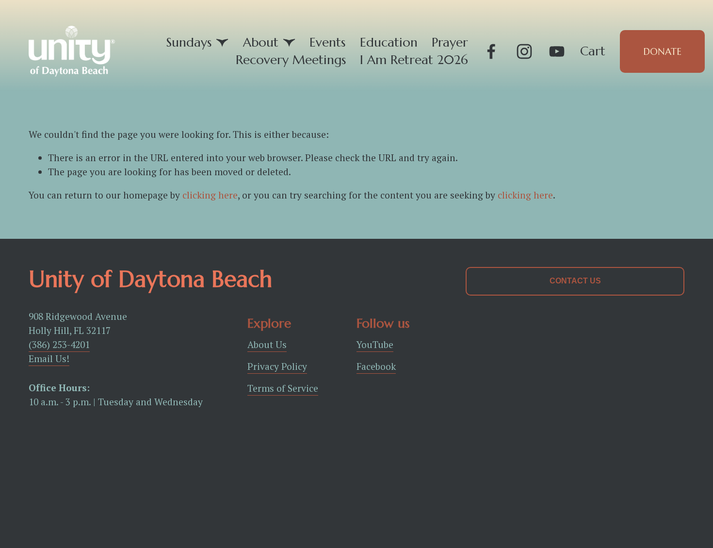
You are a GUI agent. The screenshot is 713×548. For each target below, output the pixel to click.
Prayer (450, 42)
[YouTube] (557, 51)
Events (327, 42)
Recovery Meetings (291, 59)
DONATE (662, 51)
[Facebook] (491, 51)
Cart (592, 51)
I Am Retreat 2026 (414, 59)
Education (389, 42)
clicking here (210, 195)
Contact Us (575, 281)
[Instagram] (524, 51)
